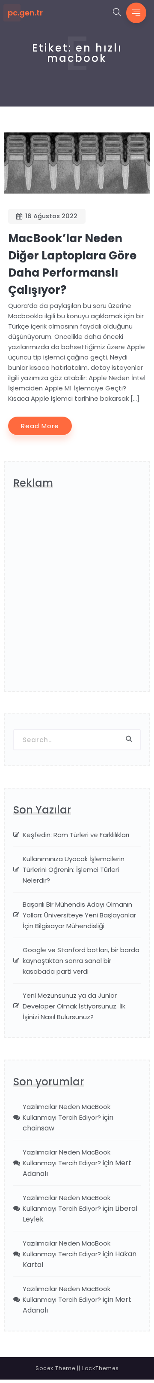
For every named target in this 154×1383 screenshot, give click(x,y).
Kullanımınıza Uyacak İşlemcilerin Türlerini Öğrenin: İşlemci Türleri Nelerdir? (73, 869)
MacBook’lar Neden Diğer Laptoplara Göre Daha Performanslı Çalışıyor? (72, 264)
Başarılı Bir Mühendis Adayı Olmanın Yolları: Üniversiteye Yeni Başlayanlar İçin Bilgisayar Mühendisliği (79, 915)
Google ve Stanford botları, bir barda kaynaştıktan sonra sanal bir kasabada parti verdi (81, 960)
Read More (40, 425)
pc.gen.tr (25, 13)
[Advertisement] (77, 594)
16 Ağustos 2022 (51, 216)
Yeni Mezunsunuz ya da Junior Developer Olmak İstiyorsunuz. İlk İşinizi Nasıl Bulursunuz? (74, 1006)
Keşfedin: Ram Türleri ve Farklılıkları (76, 834)
